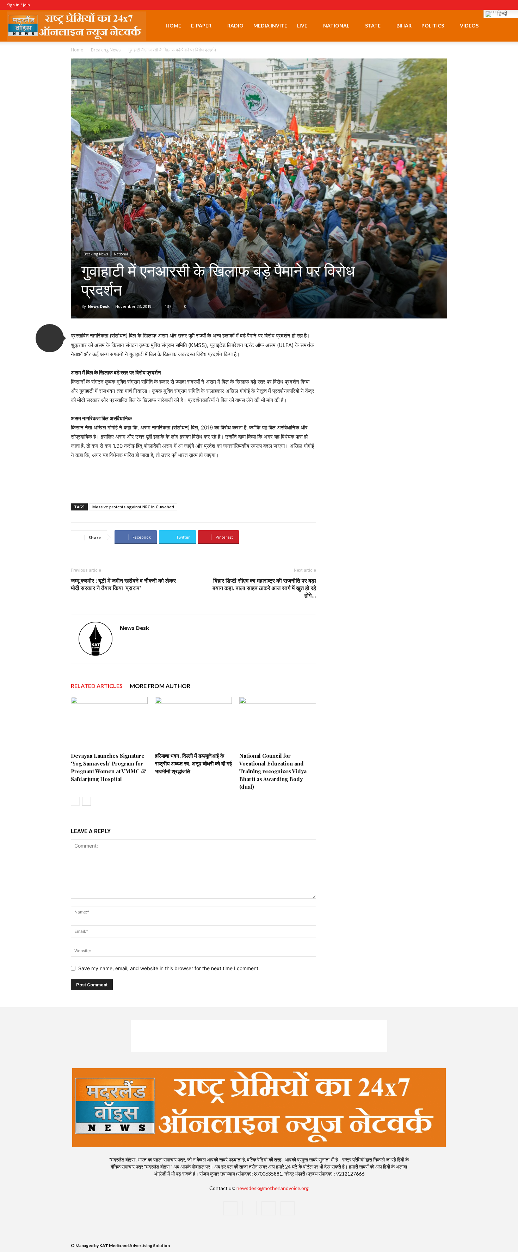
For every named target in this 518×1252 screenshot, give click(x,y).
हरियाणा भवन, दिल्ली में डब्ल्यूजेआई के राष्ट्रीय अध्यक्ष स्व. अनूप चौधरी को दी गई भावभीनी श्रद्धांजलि (193, 763)
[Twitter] (494, 5)
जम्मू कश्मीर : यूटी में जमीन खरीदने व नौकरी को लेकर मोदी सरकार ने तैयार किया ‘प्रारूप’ (123, 584)
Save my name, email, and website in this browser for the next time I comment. (169, 968)
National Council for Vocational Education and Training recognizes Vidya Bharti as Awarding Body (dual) (273, 771)
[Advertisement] (193, 479)
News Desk (99, 306)
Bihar (404, 26)
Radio (235, 26)
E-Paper (201, 26)
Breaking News (106, 50)
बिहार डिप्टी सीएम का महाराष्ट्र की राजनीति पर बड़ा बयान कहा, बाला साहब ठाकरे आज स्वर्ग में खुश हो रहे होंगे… (264, 588)
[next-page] (86, 801)
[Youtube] (505, 5)
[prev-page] (75, 801)
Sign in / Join (18, 4)
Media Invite (270, 26)
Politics (432, 26)
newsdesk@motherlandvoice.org (272, 1188)
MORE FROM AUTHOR (160, 685)
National (336, 26)
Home (173, 26)
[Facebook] (470, 5)
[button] (502, 26)
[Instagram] (482, 5)
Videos (469, 26)
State (373, 26)
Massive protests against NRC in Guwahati (133, 506)
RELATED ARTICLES (97, 685)
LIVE (302, 26)
